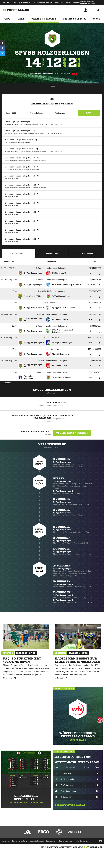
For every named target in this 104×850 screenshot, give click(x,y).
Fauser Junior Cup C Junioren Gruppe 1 (18, 187)
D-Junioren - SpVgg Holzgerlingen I (20, 194)
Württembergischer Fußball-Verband (56, 73)
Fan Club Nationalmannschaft (42, 3)
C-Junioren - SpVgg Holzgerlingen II (20, 176)
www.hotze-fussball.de (36, 431)
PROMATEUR (7, 3)
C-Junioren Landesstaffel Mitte (15, 169)
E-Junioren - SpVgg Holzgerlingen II (20, 230)
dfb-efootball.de (25, 3)
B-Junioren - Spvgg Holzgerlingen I (20, 149)
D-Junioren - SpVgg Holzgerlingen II (20, 203)
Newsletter (76, 3)
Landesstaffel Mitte (11, 142)
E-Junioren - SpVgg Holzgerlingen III (20, 239)
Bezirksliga (8, 124)
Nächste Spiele (18, 253)
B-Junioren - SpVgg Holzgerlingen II (20, 158)
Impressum (5, 841)
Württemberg (52, 393)
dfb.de (16, 3)
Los (88, 113)
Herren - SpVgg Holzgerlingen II (18, 131)
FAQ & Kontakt (66, 3)
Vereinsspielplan (85, 253)
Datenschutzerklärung (19, 841)
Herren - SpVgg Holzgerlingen (17, 122)
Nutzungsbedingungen (36, 841)
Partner (56, 3)
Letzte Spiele (52, 253)
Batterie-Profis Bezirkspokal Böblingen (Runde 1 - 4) (30, 124)
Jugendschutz (51, 841)
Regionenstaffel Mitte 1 (12, 151)
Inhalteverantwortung (65, 841)
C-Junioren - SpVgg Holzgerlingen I (20, 167)
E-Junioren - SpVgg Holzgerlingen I (20, 221)
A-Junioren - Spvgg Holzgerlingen (19, 140)
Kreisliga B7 (8, 133)
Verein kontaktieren (72, 433)
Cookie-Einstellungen (81, 841)
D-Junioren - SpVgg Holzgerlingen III (20, 212)
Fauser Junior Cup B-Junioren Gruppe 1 (34, 151)
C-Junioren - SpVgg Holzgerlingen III (20, 185)
